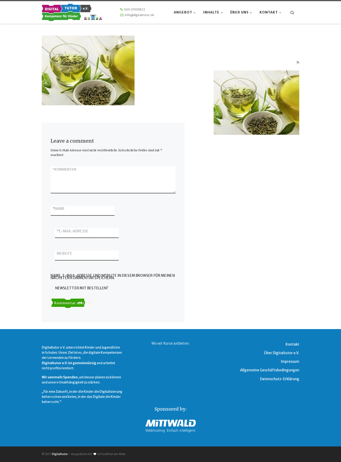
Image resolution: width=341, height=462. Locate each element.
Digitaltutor (60, 454)
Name (58, 208)
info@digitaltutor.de (139, 15)
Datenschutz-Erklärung (279, 379)
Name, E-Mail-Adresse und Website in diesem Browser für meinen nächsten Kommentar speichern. (113, 276)
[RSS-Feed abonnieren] (298, 62)
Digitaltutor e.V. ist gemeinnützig (69, 363)
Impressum (290, 361)
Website (64, 253)
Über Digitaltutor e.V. (281, 353)
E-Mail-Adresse (72, 231)
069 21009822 (134, 9)
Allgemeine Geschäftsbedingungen (269, 370)
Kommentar (64, 169)
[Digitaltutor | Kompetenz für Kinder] (72, 11)
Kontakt (292, 344)
